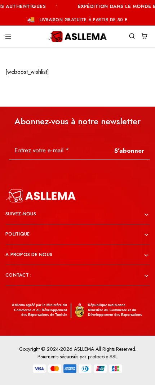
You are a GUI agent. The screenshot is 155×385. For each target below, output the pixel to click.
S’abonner (129, 150)
